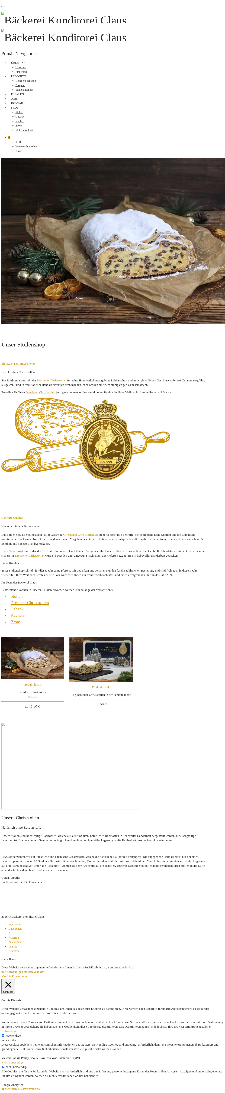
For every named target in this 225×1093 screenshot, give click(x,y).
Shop (14, 107)
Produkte (19, 76)
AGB (11, 933)
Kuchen (19, 121)
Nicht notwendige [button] (12, 1062)
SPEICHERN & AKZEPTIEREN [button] (20, 1089)
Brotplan (20, 85)
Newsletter (14, 950)
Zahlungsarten (16, 941)
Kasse (18, 151)
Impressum (14, 924)
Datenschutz (15, 928)
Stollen (19, 112)
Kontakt (18, 103)
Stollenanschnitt (24, 89)
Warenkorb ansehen (26, 146)
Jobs (14, 98)
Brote (18, 125)
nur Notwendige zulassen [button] (17, 972)
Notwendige (13, 1035)
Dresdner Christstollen (30, 602)
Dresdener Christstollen (51, 380)
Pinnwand (21, 71)
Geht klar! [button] (39, 972)
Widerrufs (13, 937)
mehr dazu (127, 967)
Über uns (18, 62)
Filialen (17, 94)
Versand (12, 946)
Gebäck (19, 116)
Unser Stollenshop (25, 80)
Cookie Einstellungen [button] (15, 976)
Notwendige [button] (9, 1031)
